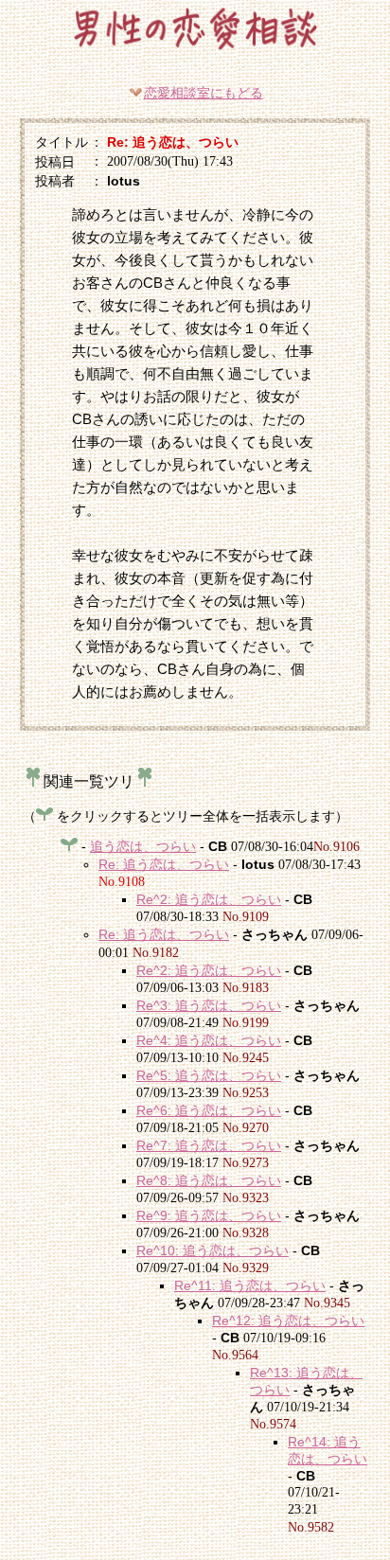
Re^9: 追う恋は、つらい (208, 1215)
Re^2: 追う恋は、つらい (208, 899)
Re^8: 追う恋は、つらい (208, 1180)
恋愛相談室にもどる (203, 92)
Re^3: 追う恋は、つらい (208, 1005)
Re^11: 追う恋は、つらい (250, 1285)
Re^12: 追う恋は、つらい (288, 1320)
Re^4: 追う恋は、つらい (208, 1040)
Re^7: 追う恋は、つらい (208, 1145)
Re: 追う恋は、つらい (163, 864)
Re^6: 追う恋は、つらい (208, 1110)
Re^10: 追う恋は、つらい (212, 1250)
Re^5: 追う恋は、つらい (208, 1075)
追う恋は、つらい (143, 846)
